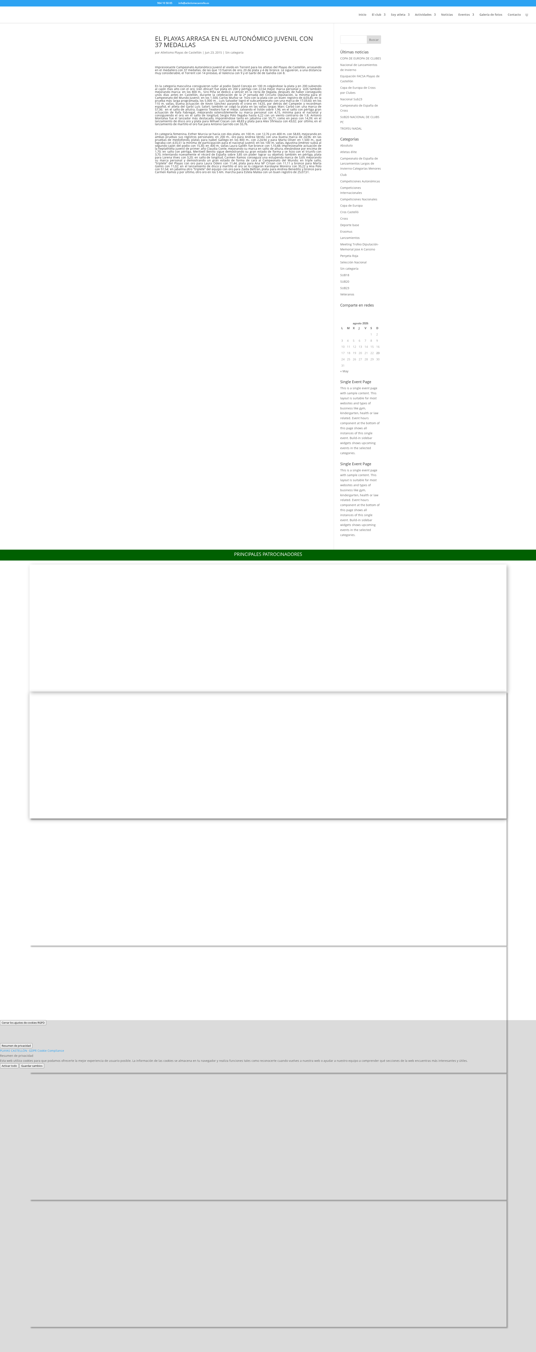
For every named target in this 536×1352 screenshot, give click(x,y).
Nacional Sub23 (351, 99)
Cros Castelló (349, 212)
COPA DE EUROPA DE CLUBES (360, 58)
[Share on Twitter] (171, 181)
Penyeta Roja (349, 256)
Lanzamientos (350, 238)
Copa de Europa (351, 206)
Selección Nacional (353, 262)
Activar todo (9, 1066)
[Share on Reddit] (182, 181)
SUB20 (344, 282)
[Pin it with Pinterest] (193, 181)
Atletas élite (348, 152)
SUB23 (344, 288)
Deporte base (349, 225)
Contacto (514, 15)
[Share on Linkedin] (204, 181)
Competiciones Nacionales (358, 199)
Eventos (464, 15)
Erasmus (346, 231)
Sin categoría (234, 52)
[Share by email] (215, 181)
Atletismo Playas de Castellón (181, 52)
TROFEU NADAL (351, 128)
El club (376, 15)
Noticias (447, 15)
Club (343, 175)
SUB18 (344, 275)
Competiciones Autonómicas (360, 181)
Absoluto (346, 145)
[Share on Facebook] (160, 181)
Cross (344, 218)
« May (344, 371)
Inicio (362, 15)
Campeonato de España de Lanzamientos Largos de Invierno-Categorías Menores (360, 163)
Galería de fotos (490, 15)
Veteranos (347, 294)
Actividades (423, 15)
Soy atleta (398, 15)
